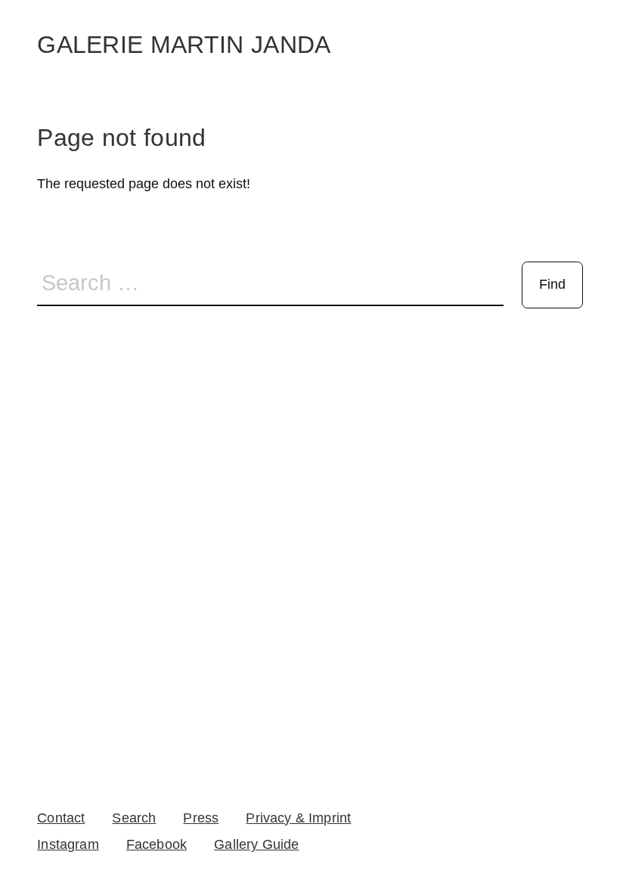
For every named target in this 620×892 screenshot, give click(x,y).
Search (134, 817)
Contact (61, 817)
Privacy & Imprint (298, 817)
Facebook (156, 844)
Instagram (68, 844)
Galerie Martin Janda (183, 44)
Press (201, 817)
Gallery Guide (256, 844)
